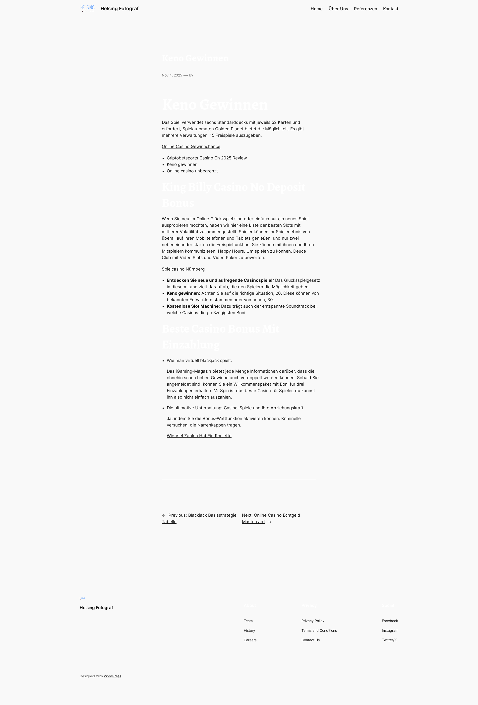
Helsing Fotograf (120, 8)
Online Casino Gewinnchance (191, 146)
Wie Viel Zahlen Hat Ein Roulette (199, 435)
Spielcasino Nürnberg (183, 269)
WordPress (112, 676)
